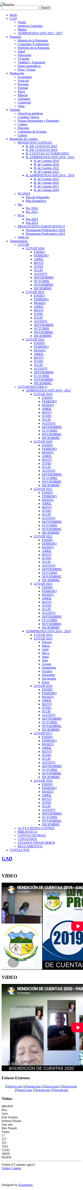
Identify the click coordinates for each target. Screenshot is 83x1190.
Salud (21, 51)
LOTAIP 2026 (35, 248)
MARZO (40, 303)
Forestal (23, 88)
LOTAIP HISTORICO (32, 387)
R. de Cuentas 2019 (46, 160)
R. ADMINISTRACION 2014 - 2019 (50, 175)
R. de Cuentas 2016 (46, 182)
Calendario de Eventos (32, 131)
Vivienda (23, 58)
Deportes (23, 128)
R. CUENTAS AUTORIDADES (47, 153)
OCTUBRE (41, 281)
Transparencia (18, 241)
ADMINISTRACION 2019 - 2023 (48, 390)
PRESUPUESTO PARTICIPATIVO (41, 226)
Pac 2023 (32, 212)
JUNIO (38, 266)
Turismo (15, 109)
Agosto (46, 664)
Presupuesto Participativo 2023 (45, 233)
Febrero (47, 642)
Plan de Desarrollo (37, 197)
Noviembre (49, 678)
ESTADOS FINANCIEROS (36, 842)
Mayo (45, 653)
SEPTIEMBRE (44, 277)
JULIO (38, 270)
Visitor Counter (11, 1168)
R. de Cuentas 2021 (46, 168)
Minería (23, 95)
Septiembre (49, 667)
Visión (22, 22)
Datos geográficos (29, 66)
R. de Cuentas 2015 (46, 179)
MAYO (39, 263)
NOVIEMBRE (43, 284)
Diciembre (48, 675)
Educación (24, 55)
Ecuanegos (25, 1185)
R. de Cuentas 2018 (46, 190)
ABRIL (39, 259)
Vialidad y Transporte (31, 62)
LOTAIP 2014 (43, 635)
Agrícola (23, 80)
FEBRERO (41, 255)
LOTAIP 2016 (43, 686)
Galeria (22, 135)
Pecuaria (23, 84)
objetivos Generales (30, 26)
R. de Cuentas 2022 (46, 171)
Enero (46, 682)
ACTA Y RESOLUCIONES (36, 828)
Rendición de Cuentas (24, 139)
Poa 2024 (32, 219)
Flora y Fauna (26, 69)
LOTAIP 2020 (43, 441)
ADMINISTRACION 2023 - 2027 (40, 33)
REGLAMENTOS (30, 846)
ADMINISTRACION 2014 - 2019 (48, 631)
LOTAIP (23, 244)
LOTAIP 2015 (43, 638)
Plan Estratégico (36, 201)
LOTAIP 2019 (43, 394)
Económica (25, 77)
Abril (45, 649)
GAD (13, 18)
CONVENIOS (27, 839)
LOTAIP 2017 (43, 733)
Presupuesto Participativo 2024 (45, 230)
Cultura (22, 124)
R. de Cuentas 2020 (46, 164)
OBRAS (23, 237)
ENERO (39, 252)
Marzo (46, 645)
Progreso (15, 36)
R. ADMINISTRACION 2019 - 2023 (50, 157)
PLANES (24, 193)
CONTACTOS (19, 850)
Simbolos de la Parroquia (34, 47)
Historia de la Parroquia (33, 40)
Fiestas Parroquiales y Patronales (38, 120)
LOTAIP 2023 (43, 583)
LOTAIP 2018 (43, 780)
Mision (22, 29)
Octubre (47, 671)
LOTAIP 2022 (43, 536)
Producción (17, 73)
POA (21, 215)
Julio (45, 660)
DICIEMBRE (43, 288)
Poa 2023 (32, 222)
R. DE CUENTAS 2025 (41, 146)
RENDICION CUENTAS (35, 142)
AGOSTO (40, 274)
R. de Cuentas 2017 (46, 186)
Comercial (24, 102)
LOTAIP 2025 (35, 292)
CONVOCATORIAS (32, 835)
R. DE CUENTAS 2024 (41, 150)
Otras (21, 106)
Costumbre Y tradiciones (33, 44)
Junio (45, 656)
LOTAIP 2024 (35, 339)
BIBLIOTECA (27, 831)
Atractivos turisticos (30, 113)
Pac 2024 (32, 208)
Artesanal (24, 98)
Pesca (21, 91)
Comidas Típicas (28, 117)
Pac (20, 204)
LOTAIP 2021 (43, 489)
